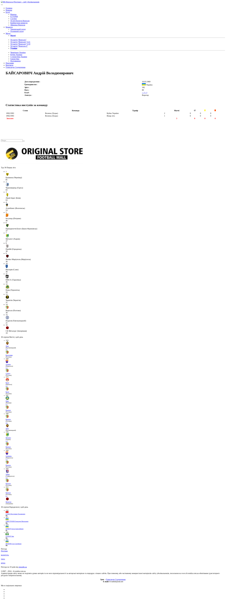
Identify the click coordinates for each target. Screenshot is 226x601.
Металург (8, 502)
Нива (7, 401)
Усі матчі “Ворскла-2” (19, 46)
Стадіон (13, 19)
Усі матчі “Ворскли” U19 (20, 44)
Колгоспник (9, 355)
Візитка (13, 14)
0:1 (6, 496)
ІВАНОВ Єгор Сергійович (13, 544)
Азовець (8, 364)
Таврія (8, 474)
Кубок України (16, 55)
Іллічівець (9, 456)
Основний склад (17, 31)
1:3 (6, 459)
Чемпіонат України (18, 52)
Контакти (9, 65)
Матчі (8, 33)
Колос (7, 383)
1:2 (6, 368)
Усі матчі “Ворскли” (18, 40)
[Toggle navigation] (2, 4)
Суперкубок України (18, 57)
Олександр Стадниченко (15, 67)
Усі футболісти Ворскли (20, 21)
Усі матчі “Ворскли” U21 (20, 42)
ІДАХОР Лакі (10, 536)
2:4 (6, 441)
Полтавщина (15, 61)
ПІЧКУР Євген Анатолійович (14, 529)
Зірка (7, 346)
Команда (9, 27)
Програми (10, 63)
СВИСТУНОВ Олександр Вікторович (17, 521)
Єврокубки (14, 59)
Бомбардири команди (19, 23)
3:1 (6, 349)
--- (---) (144, 93)
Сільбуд (8, 373)
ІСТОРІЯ (14, 17)
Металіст (8, 438)
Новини (9, 10)
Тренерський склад (18, 29)
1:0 (6, 478)
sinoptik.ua (23, 567)
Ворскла (8, 410)
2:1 (6, 404)
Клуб (8, 12)
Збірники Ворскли (17, 25)
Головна (9, 8)
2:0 (6, 386)
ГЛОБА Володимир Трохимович (15, 514)
